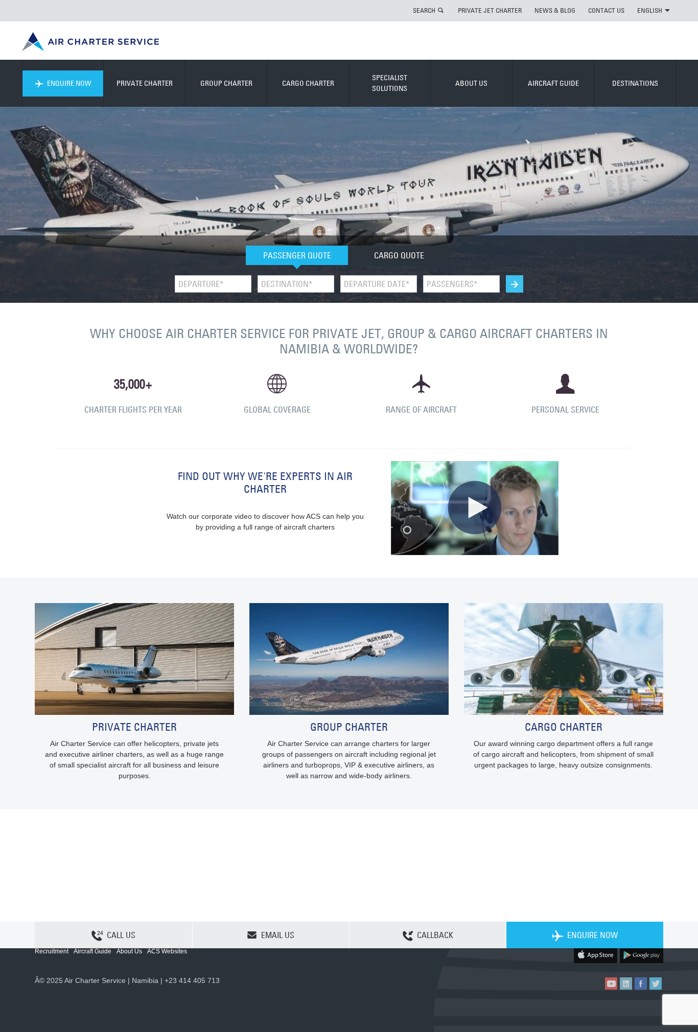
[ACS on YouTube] (611, 983)
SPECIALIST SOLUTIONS (389, 83)
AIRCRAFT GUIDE (553, 83)
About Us (129, 951)
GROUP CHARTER (226, 83)
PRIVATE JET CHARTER (490, 10)
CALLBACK (435, 935)
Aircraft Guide (92, 951)
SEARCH (424, 10)
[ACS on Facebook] (641, 983)
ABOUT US (471, 83)
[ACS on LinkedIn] (626, 983)
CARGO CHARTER (308, 83)
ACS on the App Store (595, 954)
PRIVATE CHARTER (145, 83)
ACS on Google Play (641, 954)
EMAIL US (277, 935)
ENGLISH (649, 10)
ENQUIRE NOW (69, 83)
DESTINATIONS (635, 83)
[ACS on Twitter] (655, 983)
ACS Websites (167, 951)
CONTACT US (606, 10)
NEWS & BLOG (554, 10)
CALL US (121, 935)
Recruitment (51, 951)
